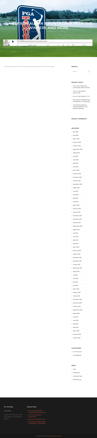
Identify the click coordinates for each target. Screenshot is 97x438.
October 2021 (76, 264)
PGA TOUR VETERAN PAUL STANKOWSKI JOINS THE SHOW (81, 86)
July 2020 (75, 317)
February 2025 (77, 174)
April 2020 (75, 327)
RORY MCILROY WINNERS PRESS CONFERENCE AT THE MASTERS (81, 100)
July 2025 (75, 156)
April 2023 (75, 202)
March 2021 (76, 289)
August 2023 (76, 188)
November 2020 (77, 303)
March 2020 (76, 331)
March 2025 (76, 170)
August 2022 (76, 229)
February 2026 (77, 142)
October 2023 (77, 181)
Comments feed (77, 376)
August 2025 (76, 153)
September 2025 (77, 149)
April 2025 (75, 167)
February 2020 (77, 334)
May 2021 (75, 282)
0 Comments (62, 31)
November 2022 (77, 219)
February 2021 (77, 292)
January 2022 (76, 254)
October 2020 (77, 306)
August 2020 (76, 313)
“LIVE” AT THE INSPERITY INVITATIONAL (79, 92)
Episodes (79, 3)
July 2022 (75, 233)
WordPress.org (77, 379)
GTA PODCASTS (51, 31)
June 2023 (75, 195)
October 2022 (77, 222)
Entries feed (76, 372)
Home (63, 3)
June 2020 (76, 320)
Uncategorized (77, 355)
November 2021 (77, 261)
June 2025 (76, 160)
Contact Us (88, 3)
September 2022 (77, 226)
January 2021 (76, 296)
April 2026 (75, 135)
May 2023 (75, 198)
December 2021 (77, 257)
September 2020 (77, 310)
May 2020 (75, 324)
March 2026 (76, 139)
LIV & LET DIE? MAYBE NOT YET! (81, 96)
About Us (70, 3)
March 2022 (76, 247)
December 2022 (77, 215)
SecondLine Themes (56, 436)
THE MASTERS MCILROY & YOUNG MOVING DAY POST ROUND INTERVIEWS (80, 106)
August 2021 (76, 271)
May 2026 (75, 132)
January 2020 (76, 338)
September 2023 (77, 184)
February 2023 (77, 208)
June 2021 (75, 278)
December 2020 (77, 299)
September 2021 (77, 268)
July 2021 (75, 275)
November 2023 (77, 177)
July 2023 (75, 191)
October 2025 (77, 146)
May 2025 (75, 163)
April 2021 (75, 285)
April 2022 (75, 243)
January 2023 (76, 212)
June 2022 (75, 236)
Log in (74, 369)
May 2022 (75, 240)
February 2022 (77, 250)
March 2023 (76, 205)
